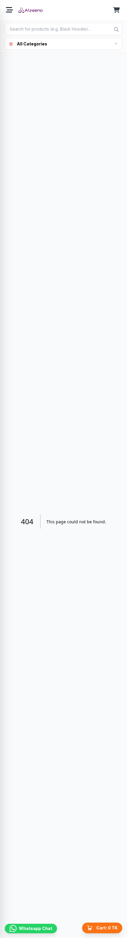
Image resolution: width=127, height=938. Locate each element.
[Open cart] (116, 10)
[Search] (116, 29)
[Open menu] (9, 10)
